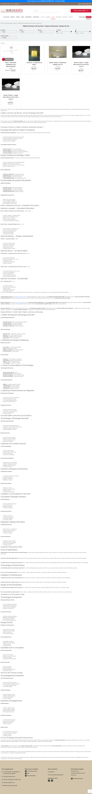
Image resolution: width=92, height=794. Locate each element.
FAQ (28, 773)
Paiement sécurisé (78, 778)
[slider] (57, 32)
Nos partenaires (31, 775)
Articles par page (4, 35)
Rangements (28, 17)
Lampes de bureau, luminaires (11, 23)
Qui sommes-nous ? (32, 771)
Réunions (48, 17)
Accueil (43, 17)
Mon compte (83, 3)
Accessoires (36, 17)
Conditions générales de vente (78, 773)
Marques (88, 19)
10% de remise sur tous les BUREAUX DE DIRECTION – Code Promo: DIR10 (46, 1)
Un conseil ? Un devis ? (6, 3)
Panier (89, 3)
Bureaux (12, 17)
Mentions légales (75, 771)
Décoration (58, 17)
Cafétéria (65, 17)
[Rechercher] (59, 10)
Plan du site (73, 775)
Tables (22, 17)
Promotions (82, 17)
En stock (88, 17)
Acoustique (6, 17)
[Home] (2, 17)
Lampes (53, 17)
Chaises (18, 17)
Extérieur (70, 17)
